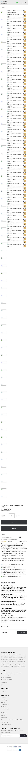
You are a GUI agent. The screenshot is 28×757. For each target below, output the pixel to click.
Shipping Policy (4, 722)
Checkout (3, 702)
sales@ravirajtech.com (8, 679)
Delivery (3, 534)
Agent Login (3, 706)
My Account (3, 697)
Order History (4, 700)
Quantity (3, 515)
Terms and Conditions (6, 724)
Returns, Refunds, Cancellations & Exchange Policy (12, 719)
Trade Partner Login (5, 704)
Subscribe (23, 736)
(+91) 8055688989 (7, 677)
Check (20, 537)
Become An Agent (5, 709)
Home (3, 7)
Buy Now (14, 528)
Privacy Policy (4, 717)
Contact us (3, 691)
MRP (2, 509)
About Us (3, 715)
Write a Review (21, 632)
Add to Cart (14, 522)
